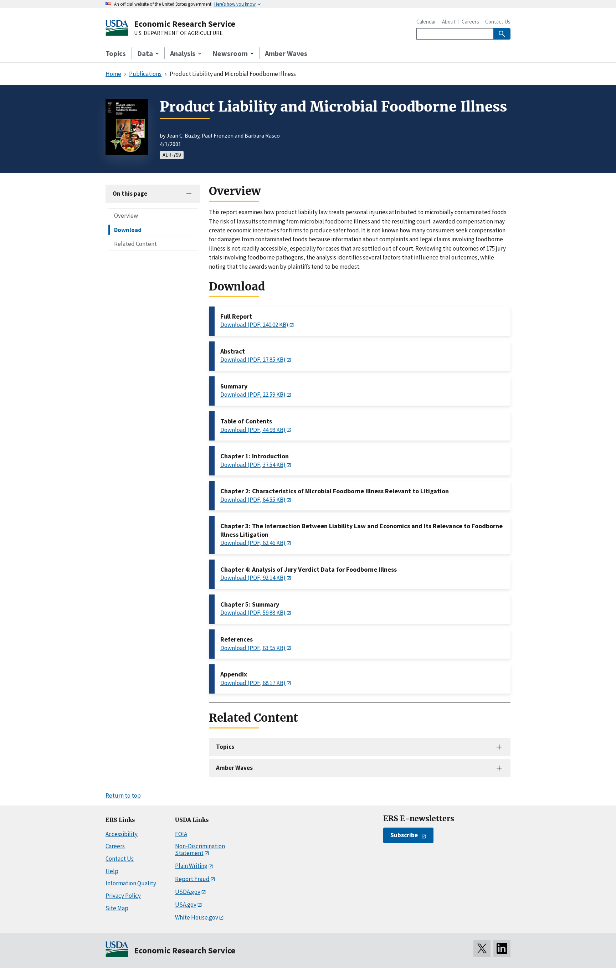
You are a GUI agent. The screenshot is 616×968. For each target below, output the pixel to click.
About (449, 21)
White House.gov (196, 917)
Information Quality (131, 883)
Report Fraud (192, 879)
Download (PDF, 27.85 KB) (253, 360)
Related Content (135, 243)
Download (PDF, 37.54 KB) (253, 465)
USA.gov (185, 904)
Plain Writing (191, 866)
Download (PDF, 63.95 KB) (253, 648)
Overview (126, 216)
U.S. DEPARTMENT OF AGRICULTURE (178, 33)
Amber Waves (286, 53)
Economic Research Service (184, 24)
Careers (470, 21)
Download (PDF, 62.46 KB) (253, 543)
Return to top (123, 795)
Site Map (117, 908)
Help (112, 871)
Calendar (426, 21)
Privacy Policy (123, 896)
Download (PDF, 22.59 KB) (253, 394)
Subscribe (404, 835)
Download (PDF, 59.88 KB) (253, 613)
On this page (130, 193)
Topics (116, 53)
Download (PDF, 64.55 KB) (253, 500)
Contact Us (497, 21)
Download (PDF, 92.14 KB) (253, 578)
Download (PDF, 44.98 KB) (253, 430)
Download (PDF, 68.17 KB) (253, 683)
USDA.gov (187, 892)
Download (128, 229)
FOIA (181, 834)
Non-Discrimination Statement (200, 849)
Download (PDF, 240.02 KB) (254, 325)
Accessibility (122, 834)
